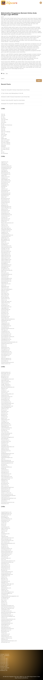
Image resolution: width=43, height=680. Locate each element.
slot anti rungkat (4, 665)
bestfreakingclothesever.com (8, 606)
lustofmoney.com (5, 635)
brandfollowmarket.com (6, 620)
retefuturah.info (4, 277)
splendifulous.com (5, 249)
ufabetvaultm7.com (5, 258)
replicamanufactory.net (6, 247)
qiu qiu (2, 152)
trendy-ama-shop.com (6, 301)
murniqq (2, 667)
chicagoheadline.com (6, 168)
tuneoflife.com (4, 639)
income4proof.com (5, 182)
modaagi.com (4, 421)
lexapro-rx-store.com (6, 492)
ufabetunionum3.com (6, 255)
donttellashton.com (5, 520)
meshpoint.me (4, 544)
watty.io (3, 532)
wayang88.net (4, 263)
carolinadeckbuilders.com (7, 406)
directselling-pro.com (6, 354)
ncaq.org (3, 187)
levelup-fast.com (5, 243)
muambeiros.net (5, 442)
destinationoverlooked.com (7, 628)
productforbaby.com (6, 558)
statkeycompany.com (6, 404)
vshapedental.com (5, 323)
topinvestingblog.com (6, 407)
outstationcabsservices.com (7, 328)
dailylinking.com (5, 195)
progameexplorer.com (6, 351)
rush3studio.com (5, 521)
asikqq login (4, 138)
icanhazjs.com (4, 480)
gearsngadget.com (5, 239)
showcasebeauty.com (6, 402)
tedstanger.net (4, 282)
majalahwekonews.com (6, 513)
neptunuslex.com (5, 380)
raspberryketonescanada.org (8, 319)
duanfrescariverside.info (6, 270)
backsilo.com (4, 602)
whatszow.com (4, 209)
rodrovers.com (4, 225)
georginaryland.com (5, 454)
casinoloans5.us (5, 469)
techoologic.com (5, 317)
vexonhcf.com (4, 392)
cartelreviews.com (5, 216)
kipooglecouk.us (5, 472)
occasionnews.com (5, 634)
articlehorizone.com (5, 231)
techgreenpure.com (5, 213)
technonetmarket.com (6, 281)
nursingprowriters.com (6, 611)
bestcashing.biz (4, 438)
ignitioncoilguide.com (6, 358)
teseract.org (4, 300)
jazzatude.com (4, 414)
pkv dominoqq (4, 153)
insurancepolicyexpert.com (7, 403)
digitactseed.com (5, 220)
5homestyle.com (5, 503)
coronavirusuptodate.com (7, 235)
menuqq (2, 654)
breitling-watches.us (6, 385)
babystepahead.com (6, 627)
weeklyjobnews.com (5, 621)
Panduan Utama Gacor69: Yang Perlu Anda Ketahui (13, 100)
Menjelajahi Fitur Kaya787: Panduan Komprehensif (12, 103)
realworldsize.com (5, 555)
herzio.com (3, 524)
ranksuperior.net (5, 625)
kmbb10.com (4, 577)
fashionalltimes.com (5, 338)
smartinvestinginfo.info (6, 278)
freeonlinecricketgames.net (7, 437)
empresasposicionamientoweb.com (9, 342)
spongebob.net (4, 545)
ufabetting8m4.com (5, 254)
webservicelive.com (5, 363)
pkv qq (2, 116)
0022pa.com (4, 415)
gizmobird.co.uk (5, 376)
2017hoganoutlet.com (6, 514)
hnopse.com (4, 632)
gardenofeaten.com (5, 569)
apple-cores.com (5, 486)
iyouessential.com (5, 199)
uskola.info (3, 285)
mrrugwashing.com (5, 597)
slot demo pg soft (5, 148)
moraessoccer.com (5, 429)
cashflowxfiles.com (5, 575)
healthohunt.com (5, 275)
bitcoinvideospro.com (6, 539)
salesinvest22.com (5, 298)
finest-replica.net (5, 294)
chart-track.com (5, 431)
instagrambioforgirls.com (7, 574)
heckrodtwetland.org (6, 460)
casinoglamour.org (5, 499)
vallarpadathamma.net (6, 554)
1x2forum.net (4, 163)
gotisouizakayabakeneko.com (8, 543)
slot (7, 73)
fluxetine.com (4, 465)
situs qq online (4, 119)
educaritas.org (4, 183)
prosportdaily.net (5, 297)
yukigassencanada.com (6, 229)
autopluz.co (4, 389)
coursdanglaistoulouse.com (7, 379)
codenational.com (5, 350)
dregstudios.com (5, 426)
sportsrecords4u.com (6, 251)
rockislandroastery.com (6, 352)
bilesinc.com (4, 418)
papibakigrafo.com (5, 479)
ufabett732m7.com (5, 302)
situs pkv (3, 115)
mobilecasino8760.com (6, 467)
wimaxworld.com (5, 435)
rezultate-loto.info (5, 248)
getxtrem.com (4, 578)
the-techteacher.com (6, 335)
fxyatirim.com (4, 203)
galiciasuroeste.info (5, 423)
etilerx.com (3, 271)
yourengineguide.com (6, 325)
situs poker (3, 122)
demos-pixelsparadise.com (7, 393)
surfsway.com (4, 217)
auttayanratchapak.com (6, 548)
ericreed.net (4, 464)
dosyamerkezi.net (5, 399)
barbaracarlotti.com (5, 488)
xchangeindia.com (5, 331)
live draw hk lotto (5, 149)
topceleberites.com (5, 252)
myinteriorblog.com (5, 309)
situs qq (3, 114)
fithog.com (3, 452)
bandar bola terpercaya (6, 124)
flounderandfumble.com (6, 274)
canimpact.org (4, 481)
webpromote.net (5, 448)
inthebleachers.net (5, 491)
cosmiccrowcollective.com (7, 540)
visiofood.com (4, 304)
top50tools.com (5, 408)
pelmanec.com (4, 516)
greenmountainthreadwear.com (8, 612)
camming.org (4, 170)
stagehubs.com (4, 161)
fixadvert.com (4, 388)
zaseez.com (4, 175)
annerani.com (4, 412)
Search (2, 78)
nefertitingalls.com (5, 179)
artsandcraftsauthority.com (7, 362)
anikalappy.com (4, 267)
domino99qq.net (5, 517)
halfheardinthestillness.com (7, 461)
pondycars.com (4, 315)
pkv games (3, 135)
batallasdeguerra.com (6, 425)
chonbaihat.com (5, 445)
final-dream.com (5, 293)
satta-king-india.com (6, 228)
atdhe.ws (3, 458)
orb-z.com (3, 559)
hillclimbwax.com (5, 631)
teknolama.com (4, 556)
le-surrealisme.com (5, 400)
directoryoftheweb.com (6, 518)
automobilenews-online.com (7, 336)
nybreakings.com (5, 327)
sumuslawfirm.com (5, 609)
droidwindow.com (5, 305)
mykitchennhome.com (6, 473)
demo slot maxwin (5, 139)
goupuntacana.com (5, 172)
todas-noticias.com (5, 528)
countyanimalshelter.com (7, 623)
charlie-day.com (5, 590)
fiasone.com (4, 586)
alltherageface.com (5, 348)
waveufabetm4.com (5, 262)
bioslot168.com (4, 361)
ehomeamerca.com (5, 210)
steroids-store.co (5, 449)
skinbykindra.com (5, 347)
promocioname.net (5, 434)
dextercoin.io (4, 500)
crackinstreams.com (5, 236)
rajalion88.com (4, 171)
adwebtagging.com (5, 624)
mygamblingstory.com (6, 512)
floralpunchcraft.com (6, 585)
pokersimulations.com (6, 245)
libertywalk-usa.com (6, 373)
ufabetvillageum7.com (6, 259)
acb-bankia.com (5, 598)
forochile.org (4, 430)
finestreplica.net (5, 273)
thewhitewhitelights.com (6, 457)
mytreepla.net (4, 244)
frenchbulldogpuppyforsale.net (8, 495)
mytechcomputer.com (6, 359)
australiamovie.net (5, 374)
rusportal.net (4, 531)
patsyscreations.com (6, 180)
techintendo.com (5, 212)
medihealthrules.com (6, 320)
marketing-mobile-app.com (7, 583)
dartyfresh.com (4, 191)
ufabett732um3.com (6, 283)
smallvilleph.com (5, 422)
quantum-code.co (5, 290)
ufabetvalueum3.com (6, 256)
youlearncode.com (5, 202)
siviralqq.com (4, 604)
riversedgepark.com (5, 174)
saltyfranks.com (5, 411)
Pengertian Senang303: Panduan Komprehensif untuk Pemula (15, 89)
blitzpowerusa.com (5, 567)
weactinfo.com (4, 579)
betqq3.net (3, 468)
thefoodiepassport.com (6, 476)
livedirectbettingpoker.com (7, 592)
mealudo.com (4, 589)
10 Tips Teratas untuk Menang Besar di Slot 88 (12, 93)
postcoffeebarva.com (6, 550)
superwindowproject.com (7, 477)
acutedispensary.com (6, 613)
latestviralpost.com (5, 564)
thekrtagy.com (4, 329)
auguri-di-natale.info (6, 381)
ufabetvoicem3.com (5, 260)
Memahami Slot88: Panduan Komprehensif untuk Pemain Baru (15, 96)
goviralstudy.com (5, 483)
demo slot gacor (5, 141)
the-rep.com (4, 410)
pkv (2, 150)
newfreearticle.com (5, 566)
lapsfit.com (3, 241)
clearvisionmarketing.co (6, 289)
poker (2, 137)
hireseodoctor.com (5, 240)
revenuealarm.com (5, 355)
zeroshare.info (4, 416)
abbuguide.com (4, 205)
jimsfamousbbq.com (5, 372)
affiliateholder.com (5, 642)
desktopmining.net (5, 490)
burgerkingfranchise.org (6, 552)
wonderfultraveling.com (6, 433)
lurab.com (3, 356)
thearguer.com (4, 582)
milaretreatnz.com (5, 419)
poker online (4, 134)
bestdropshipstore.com (6, 214)
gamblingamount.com (6, 629)
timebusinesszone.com (6, 636)
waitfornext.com (5, 287)
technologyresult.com (6, 206)
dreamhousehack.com (6, 333)
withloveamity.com (5, 201)
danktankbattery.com (6, 587)
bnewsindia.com (5, 310)
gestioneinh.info (5, 296)
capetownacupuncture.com (7, 537)
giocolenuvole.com (5, 198)
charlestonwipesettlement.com (8, 619)
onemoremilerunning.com (7, 571)
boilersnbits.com (5, 563)
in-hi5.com (3, 525)
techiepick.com (4, 312)
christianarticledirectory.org (7, 502)
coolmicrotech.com (5, 332)
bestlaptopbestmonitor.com (7, 453)
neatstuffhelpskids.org (6, 427)
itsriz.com (3, 535)
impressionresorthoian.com (7, 605)
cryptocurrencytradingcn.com (8, 616)
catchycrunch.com (5, 176)
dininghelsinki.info (5, 268)
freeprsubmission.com (6, 306)
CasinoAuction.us (5, 471)
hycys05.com (4, 570)
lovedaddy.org (4, 594)
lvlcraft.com (4, 221)
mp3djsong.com (5, 377)
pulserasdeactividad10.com (7, 487)
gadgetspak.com (5, 237)
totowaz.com (4, 617)
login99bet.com (4, 164)
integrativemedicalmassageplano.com (10, 596)
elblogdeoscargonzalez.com (7, 446)
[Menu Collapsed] (41, 3)
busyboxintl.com (5, 547)
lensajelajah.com (5, 184)
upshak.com (4, 601)
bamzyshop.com (5, 313)
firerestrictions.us (5, 439)
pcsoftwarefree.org (5, 194)
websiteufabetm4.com (6, 264)
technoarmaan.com (5, 340)
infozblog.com (4, 444)
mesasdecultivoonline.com (7, 562)
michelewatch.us (5, 383)
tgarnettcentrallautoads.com (7, 387)
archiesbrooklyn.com (6, 441)
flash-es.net (4, 600)
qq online (3, 118)
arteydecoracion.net (6, 450)
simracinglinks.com (5, 397)
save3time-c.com (5, 391)
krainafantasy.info (5, 527)
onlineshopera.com (5, 190)
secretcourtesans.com (6, 165)
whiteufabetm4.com (5, 266)
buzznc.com (4, 344)
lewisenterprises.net (5, 193)
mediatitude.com (5, 395)
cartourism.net (4, 484)
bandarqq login (3, 666)
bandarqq (3, 127)
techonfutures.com (5, 316)
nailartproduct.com (5, 218)
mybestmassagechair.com (7, 463)
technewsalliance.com (6, 279)
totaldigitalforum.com (6, 339)
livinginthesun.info (5, 533)
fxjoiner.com (4, 346)
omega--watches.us (5, 384)
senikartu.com (4, 529)
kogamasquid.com (5, 496)
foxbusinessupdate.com (6, 593)
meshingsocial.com (5, 581)
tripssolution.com (5, 226)
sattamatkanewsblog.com (7, 615)
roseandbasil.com (5, 456)
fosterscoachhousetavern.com (8, 560)
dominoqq (3, 145)
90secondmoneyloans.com (7, 222)
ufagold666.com (5, 308)
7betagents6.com (5, 233)
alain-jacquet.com (5, 541)
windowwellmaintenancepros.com (9, 640)
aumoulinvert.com (5, 475)
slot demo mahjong (5, 142)
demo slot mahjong (5, 131)
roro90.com (4, 522)
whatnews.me (4, 291)
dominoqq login (4, 658)
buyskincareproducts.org (7, 494)
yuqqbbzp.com (4, 232)
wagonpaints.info (5, 286)
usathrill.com (4, 321)
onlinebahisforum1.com (6, 167)
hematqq (7, 667)
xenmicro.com (4, 189)
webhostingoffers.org (6, 207)
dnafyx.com (4, 197)
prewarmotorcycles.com (6, 396)
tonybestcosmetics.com (6, 343)
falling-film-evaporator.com (7, 608)
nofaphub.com (4, 178)
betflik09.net (4, 186)
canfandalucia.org (5, 324)
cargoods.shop (4, 536)
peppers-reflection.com (6, 638)
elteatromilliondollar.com (7, 551)
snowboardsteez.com (6, 573)
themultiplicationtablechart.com (8, 498)
